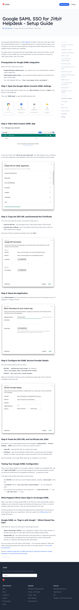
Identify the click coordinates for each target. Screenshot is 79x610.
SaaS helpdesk (32, 598)
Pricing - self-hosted (34, 592)
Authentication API (66, 71)
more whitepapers (5, 556)
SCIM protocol (44, 512)
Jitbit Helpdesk (25, 42)
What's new (64, 107)
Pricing (73, 4)
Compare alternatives (67, 52)
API (54, 595)
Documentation (32, 601)
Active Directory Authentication (66, 59)
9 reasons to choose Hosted (67, 45)
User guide (64, 101)
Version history (65, 110)
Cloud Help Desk (66, 63)
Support (4, 598)
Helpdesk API (65, 87)
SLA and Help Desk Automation (66, 83)
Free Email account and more (68, 67)
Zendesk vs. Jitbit (66, 49)
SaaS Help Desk (8, 28)
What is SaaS (65, 55)
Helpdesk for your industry (66, 91)
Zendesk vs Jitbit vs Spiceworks (62, 598)
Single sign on (57, 592)
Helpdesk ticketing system (36, 589)
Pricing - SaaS (32, 595)
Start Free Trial (64, 4)
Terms (4, 604)
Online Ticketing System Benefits (68, 75)
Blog (3, 589)
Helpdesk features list (59, 589)
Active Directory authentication (18, 553)
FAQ (62, 104)
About (4, 592)
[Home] (6, 4)
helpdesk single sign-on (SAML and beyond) (20, 551)
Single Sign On (65, 79)
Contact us (5, 595)
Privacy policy (6, 601)
